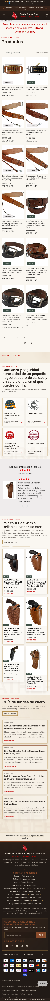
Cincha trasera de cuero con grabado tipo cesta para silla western (12, 132)
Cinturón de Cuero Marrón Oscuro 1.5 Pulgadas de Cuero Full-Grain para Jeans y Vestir (37, 317)
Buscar (16, 876)
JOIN (41, 935)
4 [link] (31, 338)
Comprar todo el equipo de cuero (16, 888)
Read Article (9, 740)
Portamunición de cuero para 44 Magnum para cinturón (36, 88)
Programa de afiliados (17, 903)
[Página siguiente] (31, 343)
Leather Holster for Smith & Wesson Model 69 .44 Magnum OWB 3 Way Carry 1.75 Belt (36, 583)
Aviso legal (37, 900)
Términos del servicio (10, 994)
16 (25, 343)
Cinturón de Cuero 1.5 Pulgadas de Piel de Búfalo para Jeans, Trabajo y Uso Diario (36, 224)
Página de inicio (28, 876)
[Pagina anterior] (4, 337)
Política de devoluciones (17, 894)
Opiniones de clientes (31, 891)
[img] (25, 470)
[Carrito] (47, 15)
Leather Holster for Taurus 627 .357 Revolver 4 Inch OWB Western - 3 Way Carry (36, 632)
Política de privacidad (28, 990)
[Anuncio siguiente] (47, 3)
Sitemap (27, 900)
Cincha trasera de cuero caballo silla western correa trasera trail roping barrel (12, 223)
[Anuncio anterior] (2, 3)
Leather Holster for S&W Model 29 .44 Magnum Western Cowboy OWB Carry (12, 667)
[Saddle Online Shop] (15, 15)
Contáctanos (34, 894)
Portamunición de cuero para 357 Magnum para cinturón (12, 88)
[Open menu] (3, 15)
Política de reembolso (10, 990)
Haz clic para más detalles (11, 422)
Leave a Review (34, 903)
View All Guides (10, 713)
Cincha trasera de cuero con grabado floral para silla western (36, 132)
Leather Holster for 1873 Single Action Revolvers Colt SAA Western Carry (35, 680)
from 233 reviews (25, 473)
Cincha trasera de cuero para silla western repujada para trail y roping (12, 178)
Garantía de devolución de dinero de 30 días (24, 897)
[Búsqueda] (43, 15)
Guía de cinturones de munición (24, 885)
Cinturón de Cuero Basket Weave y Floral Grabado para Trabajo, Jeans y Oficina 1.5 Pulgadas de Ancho (36, 271)
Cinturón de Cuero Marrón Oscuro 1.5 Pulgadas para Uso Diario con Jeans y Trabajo (13, 270)
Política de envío (14, 891)
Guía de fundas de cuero (23, 882)
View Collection (10, 542)
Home (2, 20)
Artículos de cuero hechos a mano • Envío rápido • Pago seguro (25, 999)
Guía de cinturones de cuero (24, 879)
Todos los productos (14, 900)
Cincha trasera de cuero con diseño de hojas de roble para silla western (36, 178)
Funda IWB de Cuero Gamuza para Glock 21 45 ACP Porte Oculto (13, 582)
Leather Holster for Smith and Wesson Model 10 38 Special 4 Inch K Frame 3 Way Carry (13, 632)
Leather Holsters (24, 538)
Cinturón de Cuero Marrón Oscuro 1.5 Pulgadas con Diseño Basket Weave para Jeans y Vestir (11, 318)
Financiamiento (37, 888)
